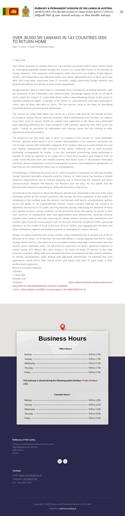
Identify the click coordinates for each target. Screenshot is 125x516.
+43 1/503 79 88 (30, 479)
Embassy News (46, 46)
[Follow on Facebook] (60, 461)
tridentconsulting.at (67, 508)
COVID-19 (33, 46)
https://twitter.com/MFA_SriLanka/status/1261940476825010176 (53, 289)
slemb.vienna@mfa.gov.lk (30, 475)
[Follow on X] (65, 461)
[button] (63, 326)
